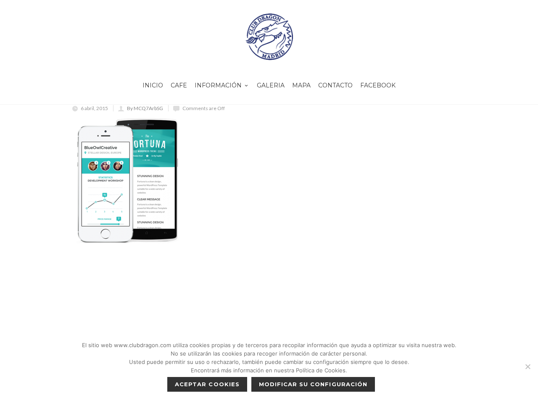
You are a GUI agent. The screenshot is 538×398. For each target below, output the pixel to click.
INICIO (152, 85)
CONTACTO (335, 85)
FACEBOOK (378, 85)
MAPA (301, 85)
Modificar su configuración (313, 384)
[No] (527, 366)
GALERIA (271, 85)
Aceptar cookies (207, 384)
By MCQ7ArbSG (145, 108)
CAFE (179, 85)
